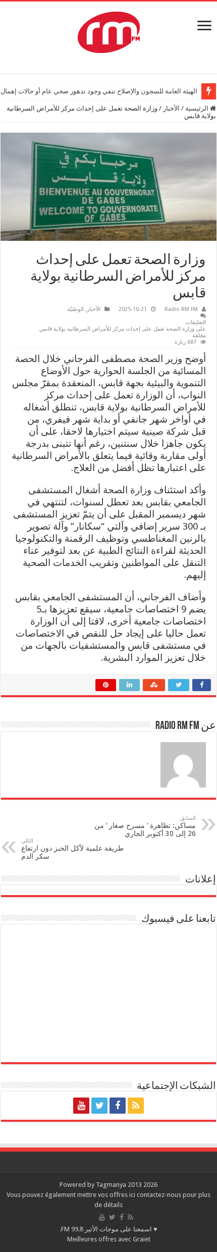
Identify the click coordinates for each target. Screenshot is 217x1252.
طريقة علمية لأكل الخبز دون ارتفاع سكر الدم (72, 849)
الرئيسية (197, 108)
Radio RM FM (181, 309)
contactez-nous (160, 1194)
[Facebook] (118, 1106)
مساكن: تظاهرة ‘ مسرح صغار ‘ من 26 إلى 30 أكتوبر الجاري (145, 826)
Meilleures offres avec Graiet (108, 1239)
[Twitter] (99, 1106)
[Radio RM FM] (109, 30)
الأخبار (171, 108)
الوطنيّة (75, 309)
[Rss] (136, 1106)
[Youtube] (81, 1106)
